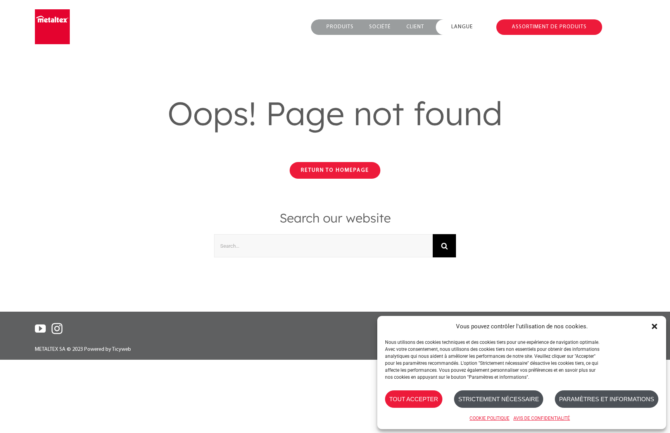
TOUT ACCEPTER (413, 399)
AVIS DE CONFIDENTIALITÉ (541, 418)
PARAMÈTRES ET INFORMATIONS (606, 399)
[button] (654, 326)
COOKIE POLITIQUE (489, 418)
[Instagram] (57, 328)
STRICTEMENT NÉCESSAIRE (498, 399)
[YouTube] (40, 328)
